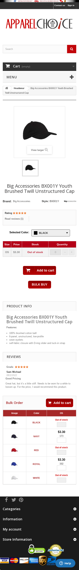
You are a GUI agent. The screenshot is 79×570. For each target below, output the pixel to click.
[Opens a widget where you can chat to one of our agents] (65, 563)
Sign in (71, 5)
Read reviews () (14, 218)
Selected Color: (19, 232)
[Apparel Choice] (39, 24)
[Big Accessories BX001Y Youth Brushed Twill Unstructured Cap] (30, 168)
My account (12, 529)
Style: (45, 201)
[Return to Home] (6, 88)
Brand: (7, 201)
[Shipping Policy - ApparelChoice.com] (39, 1)
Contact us (59, 5)
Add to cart (62, 403)
